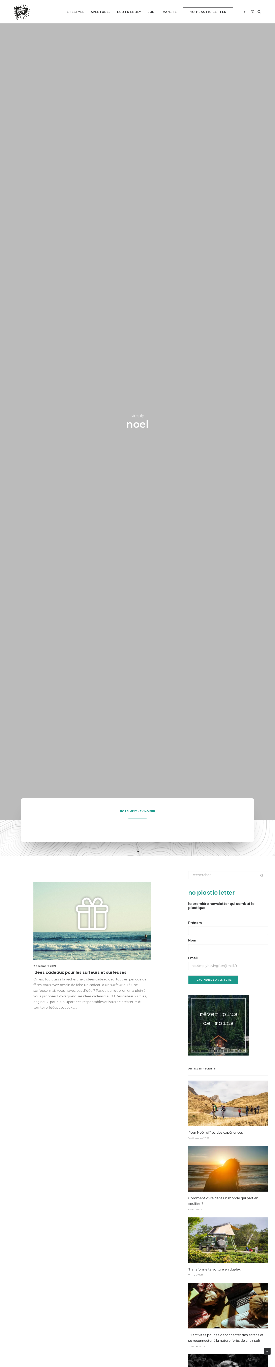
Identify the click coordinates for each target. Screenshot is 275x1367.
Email (193, 958)
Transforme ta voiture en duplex (214, 1269)
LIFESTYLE (75, 12)
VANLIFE (170, 12)
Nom (192, 940)
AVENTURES (101, 12)
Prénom (195, 923)
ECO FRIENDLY (129, 12)
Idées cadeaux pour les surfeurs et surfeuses (79, 972)
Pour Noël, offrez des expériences (215, 1132)
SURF (152, 12)
